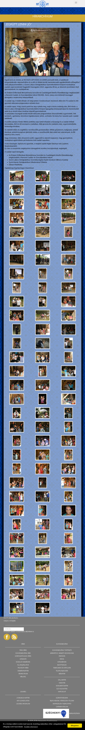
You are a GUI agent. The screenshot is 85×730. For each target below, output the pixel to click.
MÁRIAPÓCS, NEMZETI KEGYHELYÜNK (62, 653)
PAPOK (62, 659)
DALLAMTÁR (62, 680)
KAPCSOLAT (62, 692)
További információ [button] (31, 727)
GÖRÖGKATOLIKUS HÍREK (23, 656)
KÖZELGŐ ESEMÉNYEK (23, 662)
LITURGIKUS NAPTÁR (23, 698)
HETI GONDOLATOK (23, 701)
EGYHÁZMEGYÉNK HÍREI (23, 653)
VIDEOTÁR (62, 683)
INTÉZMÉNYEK (62, 662)
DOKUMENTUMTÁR (62, 686)
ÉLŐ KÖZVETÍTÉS (62, 689)
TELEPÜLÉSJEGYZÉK (62, 671)
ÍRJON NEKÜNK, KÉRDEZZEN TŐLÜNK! (62, 701)
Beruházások (74, 713)
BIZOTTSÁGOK (62, 665)
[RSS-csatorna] (14, 637)
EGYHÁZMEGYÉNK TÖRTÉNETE (62, 650)
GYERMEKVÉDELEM (62, 707)
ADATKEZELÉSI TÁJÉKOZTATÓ (62, 704)
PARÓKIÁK (62, 656)
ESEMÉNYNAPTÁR (23, 671)
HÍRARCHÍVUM (23, 674)
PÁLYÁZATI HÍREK (23, 668)
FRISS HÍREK (23, 650)
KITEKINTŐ (23, 659)
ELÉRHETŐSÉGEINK (62, 698)
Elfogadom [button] (75, 725)
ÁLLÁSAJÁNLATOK (23, 665)
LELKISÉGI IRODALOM (23, 704)
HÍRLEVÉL (23, 677)
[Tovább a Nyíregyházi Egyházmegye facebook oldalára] (7, 637)
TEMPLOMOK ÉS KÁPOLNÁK (62, 668)
